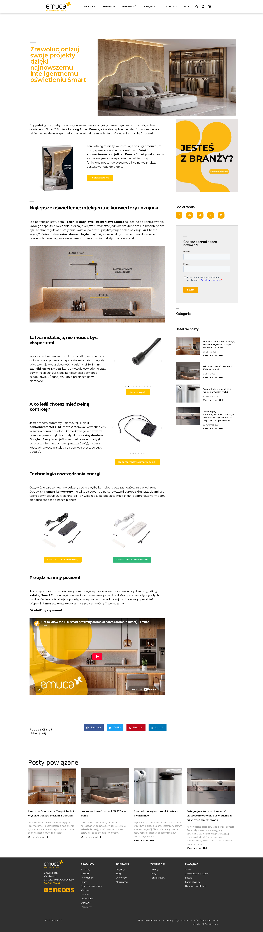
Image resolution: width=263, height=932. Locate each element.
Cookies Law (211, 924)
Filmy (153, 873)
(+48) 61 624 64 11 (53, 883)
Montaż (85, 894)
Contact (171, 6)
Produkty (90, 6)
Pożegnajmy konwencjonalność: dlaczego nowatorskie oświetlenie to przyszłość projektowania (218, 416)
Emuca (119, 222)
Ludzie (188, 877)
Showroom (121, 877)
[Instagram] (210, 215)
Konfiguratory (157, 877)
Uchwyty (85, 903)
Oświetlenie (87, 898)
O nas (188, 869)
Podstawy (86, 907)
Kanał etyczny (192, 882)
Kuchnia (85, 890)
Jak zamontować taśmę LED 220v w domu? (218, 368)
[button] (114, 361)
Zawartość (129, 6)
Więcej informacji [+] (213, 355)
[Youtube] (189, 215)
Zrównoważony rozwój (197, 873)
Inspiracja (109, 6)
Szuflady (85, 869)
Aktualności (122, 882)
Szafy (84, 882)
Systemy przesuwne (92, 886)
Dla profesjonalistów (195, 886)
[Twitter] (200, 215)
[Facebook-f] (179, 215)
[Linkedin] (221, 215)
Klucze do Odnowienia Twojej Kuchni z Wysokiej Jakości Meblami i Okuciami (219, 344)
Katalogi (154, 869)
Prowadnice (87, 877)
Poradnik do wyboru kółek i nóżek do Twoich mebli (218, 390)
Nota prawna (145, 920)
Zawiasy (85, 873)
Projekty (120, 869)
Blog (118, 873)
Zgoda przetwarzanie (186, 920)
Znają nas (148, 6)
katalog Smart (40, 595)
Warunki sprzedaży (163, 920)
